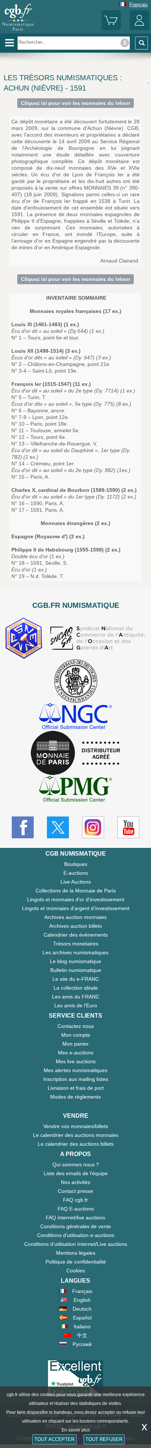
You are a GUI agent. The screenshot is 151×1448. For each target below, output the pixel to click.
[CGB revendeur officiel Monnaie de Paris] (75, 753)
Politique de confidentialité (75, 1262)
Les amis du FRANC (75, 997)
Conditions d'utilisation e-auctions (75, 1235)
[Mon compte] (139, 28)
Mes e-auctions (75, 1053)
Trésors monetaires (75, 944)
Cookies (75, 1270)
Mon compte (75, 1035)
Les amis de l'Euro (75, 1005)
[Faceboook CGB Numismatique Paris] (23, 827)
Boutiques (75, 864)
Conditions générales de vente (75, 1226)
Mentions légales (75, 1253)
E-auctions (75, 873)
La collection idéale (76, 988)
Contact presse (75, 1191)
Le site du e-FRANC (75, 979)
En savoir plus (76, 1430)
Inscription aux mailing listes (75, 1079)
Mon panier (75, 1044)
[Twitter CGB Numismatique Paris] (58, 827)
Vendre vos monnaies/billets (75, 1126)
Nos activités (75, 1182)
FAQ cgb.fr (75, 1200)
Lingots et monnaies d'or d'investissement (75, 899)
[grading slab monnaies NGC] (75, 717)
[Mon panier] (111, 28)
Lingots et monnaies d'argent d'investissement (75, 908)
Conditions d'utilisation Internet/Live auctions (75, 1244)
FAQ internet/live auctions (75, 1217)
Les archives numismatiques (75, 952)
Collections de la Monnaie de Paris (76, 891)
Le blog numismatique (75, 961)
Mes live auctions (76, 1061)
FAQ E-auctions (76, 1209)
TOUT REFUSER (103, 1439)
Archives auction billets (75, 926)
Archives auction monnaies (75, 917)
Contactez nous (76, 1026)
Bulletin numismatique (75, 970)
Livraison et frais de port (76, 1088)
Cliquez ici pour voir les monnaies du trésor (75, 103)
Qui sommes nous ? (75, 1164)
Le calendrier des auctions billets (76, 1144)
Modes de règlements (75, 1097)
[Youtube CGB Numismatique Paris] (128, 827)
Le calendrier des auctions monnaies (75, 1135)
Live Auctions (75, 882)
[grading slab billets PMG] (75, 790)
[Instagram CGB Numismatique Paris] (93, 827)
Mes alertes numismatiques (75, 1070)
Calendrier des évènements (76, 935)
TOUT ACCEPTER (54, 1439)
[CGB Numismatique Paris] (18, 31)
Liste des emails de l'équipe (76, 1173)
